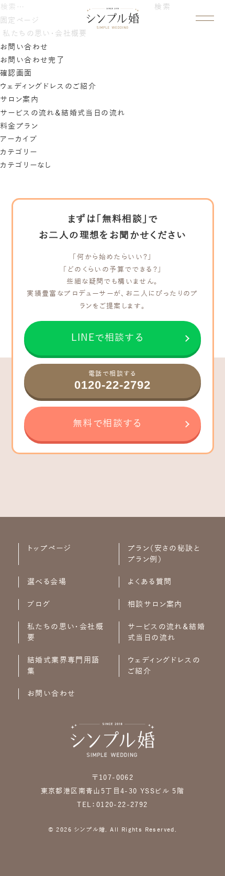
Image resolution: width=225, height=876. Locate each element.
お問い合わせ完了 (32, 60)
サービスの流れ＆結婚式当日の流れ (62, 113)
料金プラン (19, 126)
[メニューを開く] (205, 18)
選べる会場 (46, 582)
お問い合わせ (24, 47)
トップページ (49, 548)
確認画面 (16, 73)
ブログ (38, 604)
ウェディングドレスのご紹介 (48, 86)
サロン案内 (19, 99)
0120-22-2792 (122, 805)
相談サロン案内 (155, 604)
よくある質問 (150, 582)
